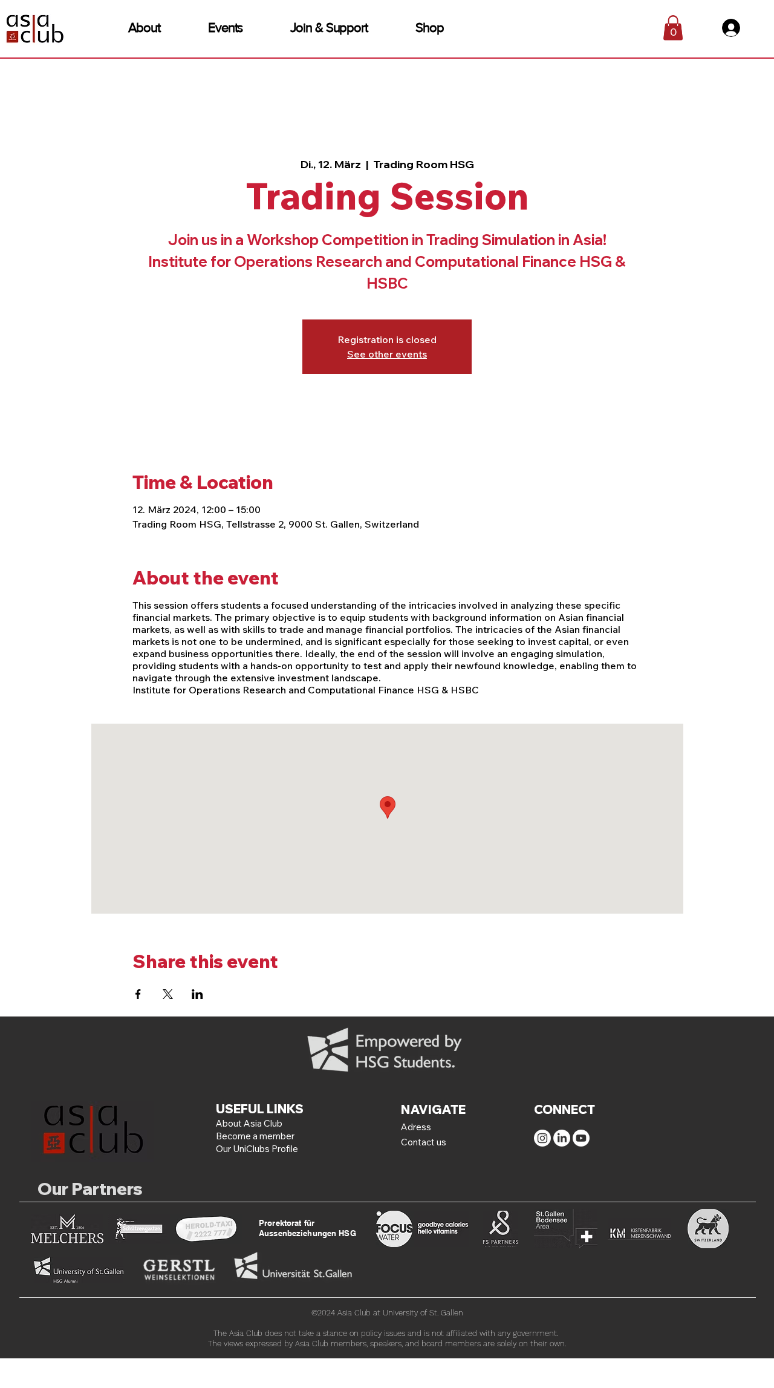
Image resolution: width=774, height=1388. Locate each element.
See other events (387, 354)
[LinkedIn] (561, 1138)
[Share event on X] (168, 994)
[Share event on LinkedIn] (197, 994)
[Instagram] (542, 1138)
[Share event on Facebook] (138, 994)
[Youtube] (581, 1138)
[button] (144, 28)
